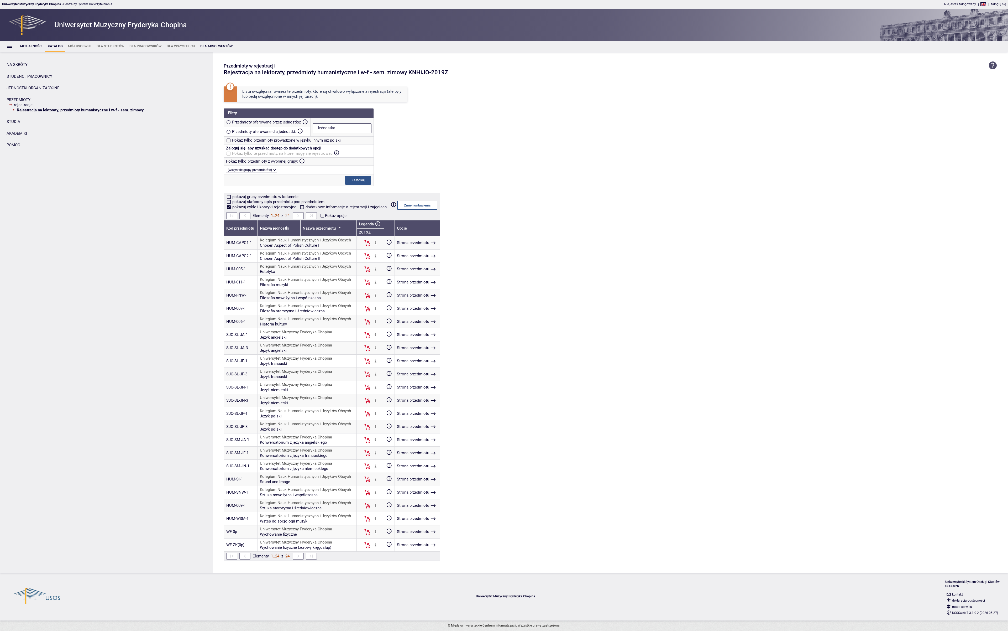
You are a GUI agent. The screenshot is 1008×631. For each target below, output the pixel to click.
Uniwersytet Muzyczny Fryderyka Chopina (296, 332)
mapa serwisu (962, 607)
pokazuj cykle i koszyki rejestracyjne (264, 207)
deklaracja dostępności (968, 600)
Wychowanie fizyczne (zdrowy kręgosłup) (295, 547)
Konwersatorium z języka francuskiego (294, 455)
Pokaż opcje (335, 215)
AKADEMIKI (17, 133)
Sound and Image (275, 481)
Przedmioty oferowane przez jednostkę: (266, 122)
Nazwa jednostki (274, 228)
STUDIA (13, 121)
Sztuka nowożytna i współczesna (289, 495)
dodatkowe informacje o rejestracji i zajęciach (345, 207)
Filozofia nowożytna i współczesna (290, 298)
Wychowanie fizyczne (278, 534)
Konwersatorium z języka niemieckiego (294, 468)
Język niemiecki (274, 389)
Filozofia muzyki (274, 284)
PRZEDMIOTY (18, 99)
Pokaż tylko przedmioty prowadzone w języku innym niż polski (286, 140)
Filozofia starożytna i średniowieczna (292, 311)
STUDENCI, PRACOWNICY (29, 76)
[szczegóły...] (375, 242)
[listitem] (31, 46)
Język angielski (273, 337)
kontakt (957, 594)
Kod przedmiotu (240, 228)
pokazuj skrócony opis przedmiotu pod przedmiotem (277, 201)
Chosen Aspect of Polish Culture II (290, 258)
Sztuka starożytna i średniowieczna (291, 508)
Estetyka (267, 271)
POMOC (13, 145)
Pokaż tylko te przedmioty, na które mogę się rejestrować (282, 153)
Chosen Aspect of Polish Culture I (289, 245)
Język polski (271, 416)
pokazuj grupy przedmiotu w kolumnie (264, 196)
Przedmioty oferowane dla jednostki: (264, 131)
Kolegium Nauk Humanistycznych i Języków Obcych (305, 240)
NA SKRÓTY (17, 64)
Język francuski (273, 363)
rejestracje (23, 104)
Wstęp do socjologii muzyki (284, 521)
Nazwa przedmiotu (320, 228)
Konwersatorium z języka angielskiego (293, 442)
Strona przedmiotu (413, 242)
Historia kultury (273, 324)
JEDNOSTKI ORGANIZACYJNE (33, 88)
